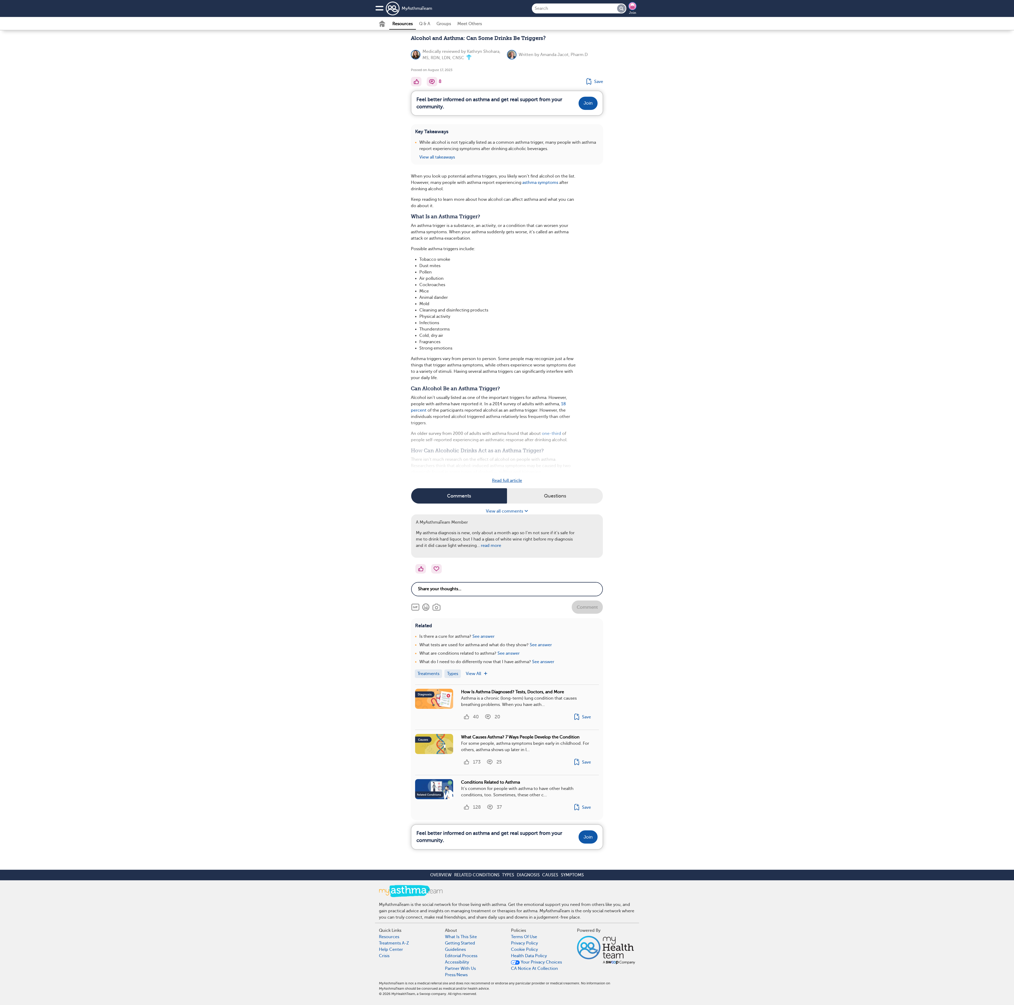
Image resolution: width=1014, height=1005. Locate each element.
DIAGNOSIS (528, 875)
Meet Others (469, 23)
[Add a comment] (432, 81)
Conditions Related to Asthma (490, 782)
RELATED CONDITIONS (477, 875)
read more (491, 545)
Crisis (384, 955)
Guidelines (455, 949)
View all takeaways (437, 157)
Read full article (507, 480)
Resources (402, 23)
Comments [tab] (459, 496)
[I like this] (416, 81)
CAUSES (550, 875)
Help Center (391, 949)
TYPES (508, 875)
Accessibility (457, 962)
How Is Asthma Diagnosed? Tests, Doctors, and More (512, 692)
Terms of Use (524, 936)
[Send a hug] (436, 569)
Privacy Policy (524, 943)
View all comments (505, 511)
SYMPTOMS (572, 875)
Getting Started (460, 943)
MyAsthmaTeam (417, 8)
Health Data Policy (529, 955)
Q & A (424, 23)
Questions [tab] (555, 496)
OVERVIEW (441, 875)
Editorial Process (461, 955)
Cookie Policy (524, 949)
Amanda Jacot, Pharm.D (564, 54)
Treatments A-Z (394, 943)
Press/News (456, 975)
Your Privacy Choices (541, 962)
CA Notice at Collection (534, 968)
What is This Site (461, 936)
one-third (551, 433)
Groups (443, 23)
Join (632, 13)
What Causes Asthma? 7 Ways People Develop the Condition (520, 737)
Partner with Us (460, 968)
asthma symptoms (540, 182)
